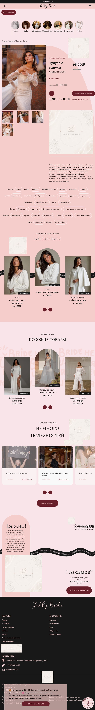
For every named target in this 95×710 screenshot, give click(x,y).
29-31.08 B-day (8, 12)
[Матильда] (78, 376)
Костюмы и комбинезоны (11, 638)
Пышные (5, 620)
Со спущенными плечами (74, 209)
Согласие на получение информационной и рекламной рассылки (70, 700)
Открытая (67, 215)
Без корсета (64, 202)
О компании (54, 624)
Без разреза (16, 215)
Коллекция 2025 (60, 58)
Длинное (35, 189)
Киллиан (17, 401)
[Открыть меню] (90, 6)
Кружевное (17, 196)
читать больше (47, 503)
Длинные (36, 215)
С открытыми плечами (51, 209)
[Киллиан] (17, 376)
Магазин (12, 41)
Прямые (5, 631)
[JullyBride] (47, 6)
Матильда (78, 401)
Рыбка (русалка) (8, 627)
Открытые (21, 209)
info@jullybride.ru (12, 670)
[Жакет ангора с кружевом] (17, 275)
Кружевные (48, 215)
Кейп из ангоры (77, 300)
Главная (5, 41)
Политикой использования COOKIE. (28, 698)
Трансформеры (8, 641)
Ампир (4, 634)
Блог (51, 627)
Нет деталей (84, 196)
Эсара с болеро (47, 393)
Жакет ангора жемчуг (47, 292)
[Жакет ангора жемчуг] (47, 267)
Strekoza (52, 58)
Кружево (83, 189)
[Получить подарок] (11, 648)
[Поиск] (5, 6)
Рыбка (18, 189)
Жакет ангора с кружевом (17, 301)
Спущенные (34, 209)
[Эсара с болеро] (47, 368)
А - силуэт (5, 624)
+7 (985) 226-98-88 (13, 665)
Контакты (52, 620)
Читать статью (27, 479)
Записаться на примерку (83, 93)
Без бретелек (40, 196)
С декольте (63, 196)
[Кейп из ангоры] (78, 275)
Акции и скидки (55, 634)
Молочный (39, 222)
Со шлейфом (60, 222)
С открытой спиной (83, 215)
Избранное (53, 631)
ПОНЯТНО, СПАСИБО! (36, 704)
